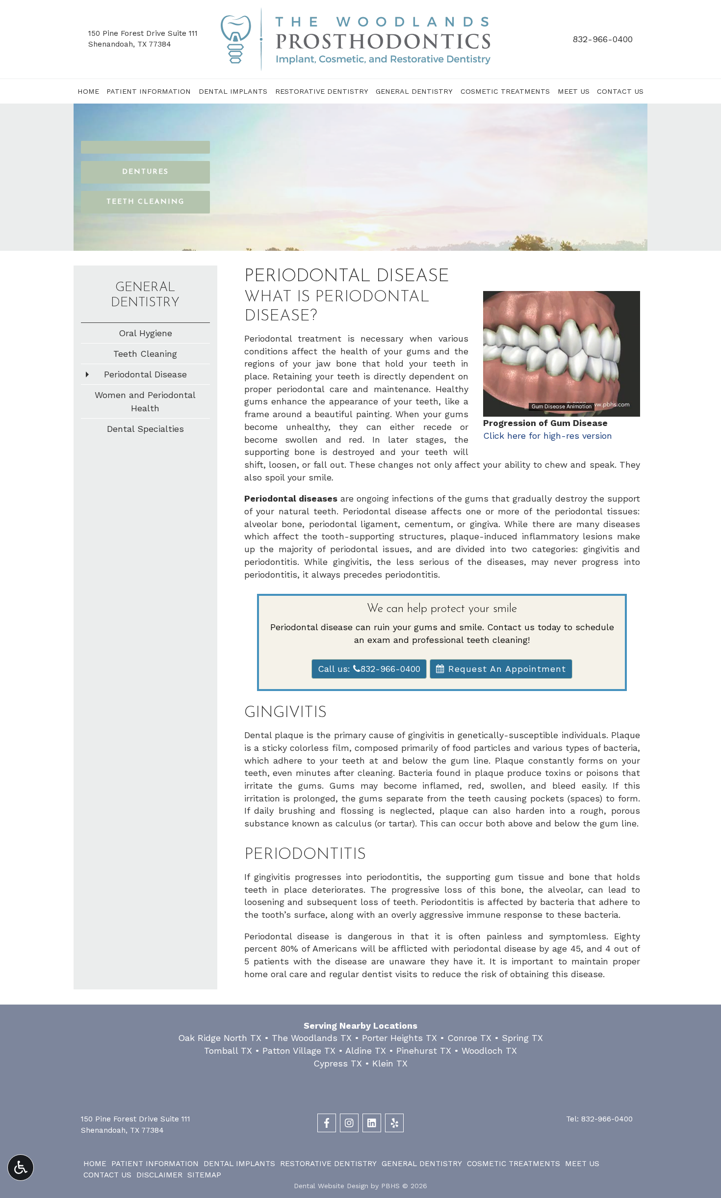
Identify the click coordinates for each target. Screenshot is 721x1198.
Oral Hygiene (145, 333)
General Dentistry (414, 91)
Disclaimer (159, 1175)
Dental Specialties (145, 429)
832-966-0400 (602, 39)
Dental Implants (233, 91)
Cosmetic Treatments (505, 91)
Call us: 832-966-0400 (369, 669)
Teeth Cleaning (145, 353)
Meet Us (574, 91)
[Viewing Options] (20, 1167)
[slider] (561, 409)
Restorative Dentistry (321, 91)
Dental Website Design (331, 1186)
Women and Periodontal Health (145, 401)
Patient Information (148, 91)
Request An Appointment (505, 669)
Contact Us (620, 91)
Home (88, 91)
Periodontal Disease (145, 374)
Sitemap (204, 1175)
